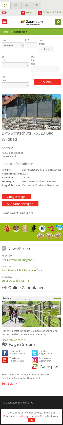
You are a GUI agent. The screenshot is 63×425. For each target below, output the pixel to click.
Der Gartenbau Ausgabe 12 (19, 260)
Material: (33, 60)
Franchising (26, 5)
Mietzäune (16, 5)
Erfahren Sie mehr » (14, 340)
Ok (31, 420)
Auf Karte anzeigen (20, 204)
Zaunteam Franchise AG (19, 402)
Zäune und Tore (5, 5)
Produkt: (4, 78)
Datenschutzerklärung (15, 416)
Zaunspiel (49, 366)
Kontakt (30, 12)
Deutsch (5, 12)
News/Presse (19, 248)
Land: (4, 40)
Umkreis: (41, 42)
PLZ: (26, 40)
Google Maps (16, 197)
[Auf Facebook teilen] (36, 212)
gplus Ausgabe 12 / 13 (15, 280)
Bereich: (5, 58)
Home (5, 31)
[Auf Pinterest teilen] (40, 212)
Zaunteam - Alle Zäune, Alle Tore (22, 270)
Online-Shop (36, 5)
